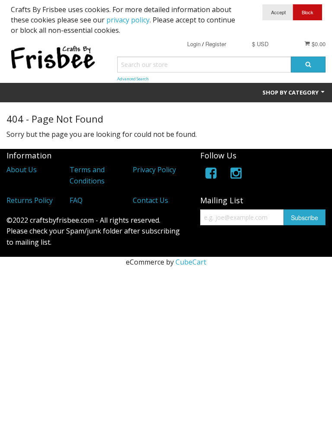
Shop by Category (291, 92)
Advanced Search (133, 79)
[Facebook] (210, 174)
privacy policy (128, 20)
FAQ (76, 200)
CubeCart (191, 262)
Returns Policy (29, 200)
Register (215, 44)
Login (194, 44)
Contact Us (150, 200)
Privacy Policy (154, 169)
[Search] (308, 65)
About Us (21, 169)
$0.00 (318, 44)
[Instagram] (236, 174)
